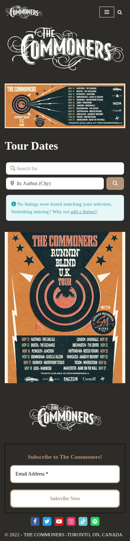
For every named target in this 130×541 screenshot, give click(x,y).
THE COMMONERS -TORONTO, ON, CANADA (73, 534)
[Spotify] (95, 521)
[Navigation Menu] (106, 12)
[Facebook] (35, 521)
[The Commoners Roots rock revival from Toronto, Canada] (24, 12)
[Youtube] (59, 521)
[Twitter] (47, 521)
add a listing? (84, 211)
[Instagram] (71, 521)
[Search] (119, 12)
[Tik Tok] (83, 521)
